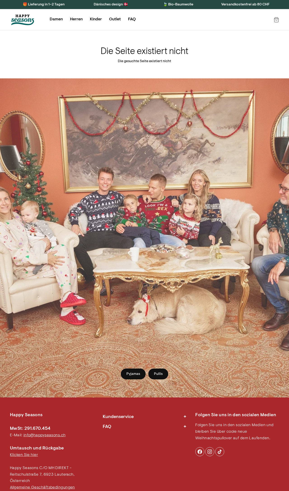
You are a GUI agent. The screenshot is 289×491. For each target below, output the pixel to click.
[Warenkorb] (276, 20)
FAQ (132, 19)
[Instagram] (200, 451)
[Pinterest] (209, 451)
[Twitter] (219, 451)
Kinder (96, 19)
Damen (56, 19)
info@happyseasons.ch (44, 435)
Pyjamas (133, 374)
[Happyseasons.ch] (22, 20)
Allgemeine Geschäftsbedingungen (42, 488)
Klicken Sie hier (24, 455)
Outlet (115, 19)
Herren (76, 19)
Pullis (158, 374)
